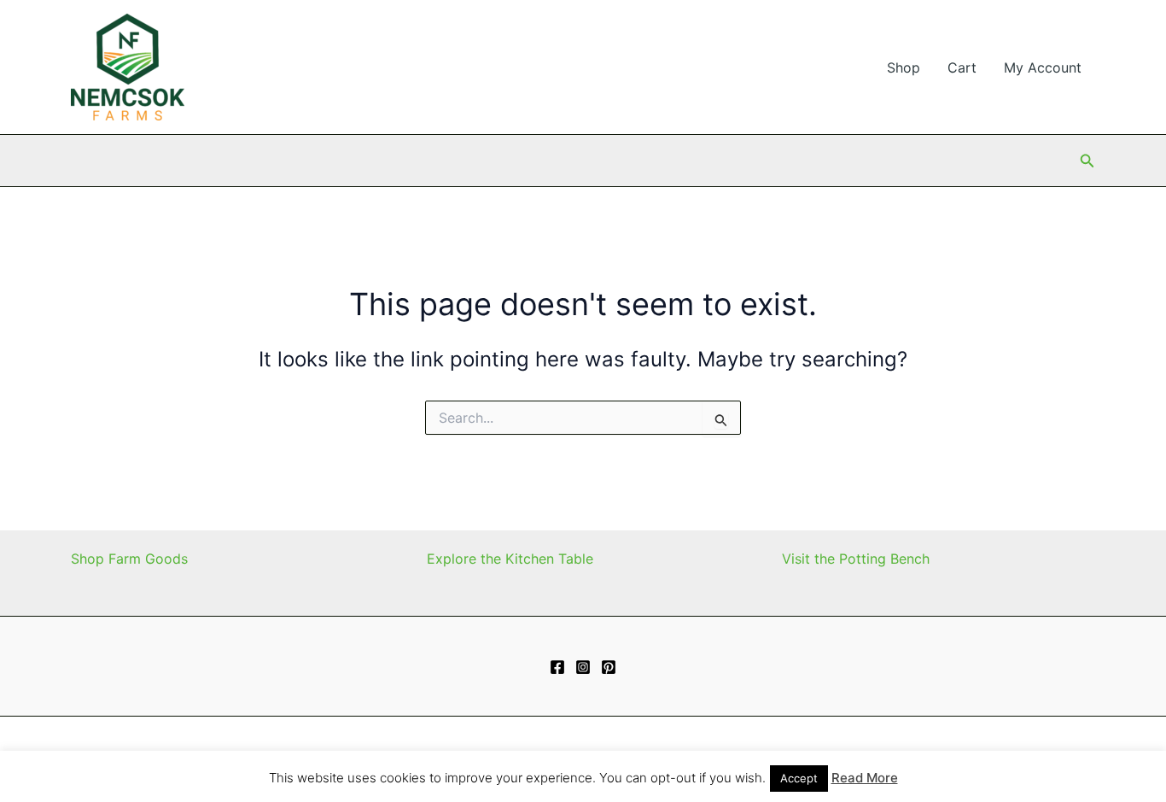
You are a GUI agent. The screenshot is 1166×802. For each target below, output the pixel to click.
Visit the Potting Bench (856, 558)
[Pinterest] (608, 667)
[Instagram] (583, 667)
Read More (864, 778)
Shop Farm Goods (129, 558)
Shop (903, 67)
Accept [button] (799, 778)
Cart (962, 67)
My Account (1042, 67)
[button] (1087, 161)
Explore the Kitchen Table (510, 558)
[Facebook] (557, 667)
